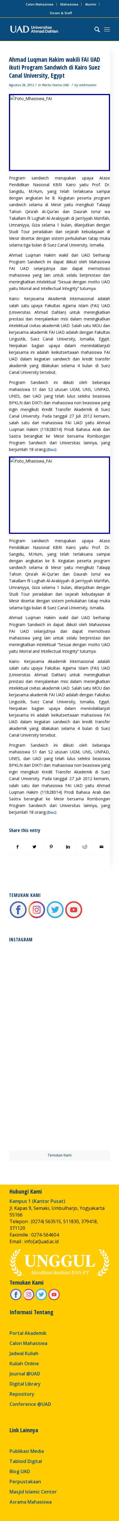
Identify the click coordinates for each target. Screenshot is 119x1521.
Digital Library (25, 1384)
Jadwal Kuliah (24, 1353)
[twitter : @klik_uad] (55, 917)
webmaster (88, 85)
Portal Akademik (28, 1333)
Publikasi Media (27, 1451)
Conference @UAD (30, 1404)
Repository (22, 1394)
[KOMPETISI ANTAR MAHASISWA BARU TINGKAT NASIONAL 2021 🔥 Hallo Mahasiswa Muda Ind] (85, 1073)
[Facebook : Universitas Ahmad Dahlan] (18, 917)
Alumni (90, 4)
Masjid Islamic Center (33, 1492)
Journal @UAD (25, 1373)
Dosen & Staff (61, 13)
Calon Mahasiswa (39, 4)
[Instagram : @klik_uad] (36, 917)
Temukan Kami (60, 1155)
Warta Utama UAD (55, 85)
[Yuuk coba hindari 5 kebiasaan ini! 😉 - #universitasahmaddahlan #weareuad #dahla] (34, 1021)
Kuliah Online (24, 1363)
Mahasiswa (69, 4)
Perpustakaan (25, 1481)
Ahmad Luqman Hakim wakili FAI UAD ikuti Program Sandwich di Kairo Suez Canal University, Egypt (54, 67)
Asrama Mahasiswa (31, 1502)
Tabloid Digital (26, 1461)
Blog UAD (20, 1471)
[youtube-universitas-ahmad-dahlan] (73, 917)
